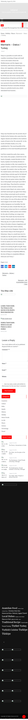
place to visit (14, 619)
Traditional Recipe (11, 622)
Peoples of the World (19, 616)
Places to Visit (6, 619)
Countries (4, 401)
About (15, 719)
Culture (4, 403)
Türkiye (6, 633)
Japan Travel (22, 613)
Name (4, 363)
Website (4, 376)
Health (3, 409)
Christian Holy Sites (14, 611)
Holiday (7, 33)
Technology (5, 428)
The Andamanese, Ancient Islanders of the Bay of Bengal (17, 468)
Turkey (23, 626)
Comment (5, 349)
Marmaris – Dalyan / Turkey (8, 274)
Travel (3, 431)
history (15, 613)
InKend (14, 10)
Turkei (15, 625)
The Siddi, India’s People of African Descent (16, 476)
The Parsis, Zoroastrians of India (17, 445)
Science (4, 426)
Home (2, 33)
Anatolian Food (9, 608)
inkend (2, 51)
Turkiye (23, 629)
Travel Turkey (6, 626)
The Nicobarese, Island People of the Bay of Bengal (17, 460)
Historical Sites (7, 613)
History (4, 412)
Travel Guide (24, 622)
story (20, 619)
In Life (3, 420)
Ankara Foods (20, 608)
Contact (20, 719)
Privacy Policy (8, 719)
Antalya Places (5, 611)
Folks (3, 406)
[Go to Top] (24, 716)
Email (4, 370)
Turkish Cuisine (10, 630)
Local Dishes (8, 616)
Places (13, 33)
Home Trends (5, 417)
